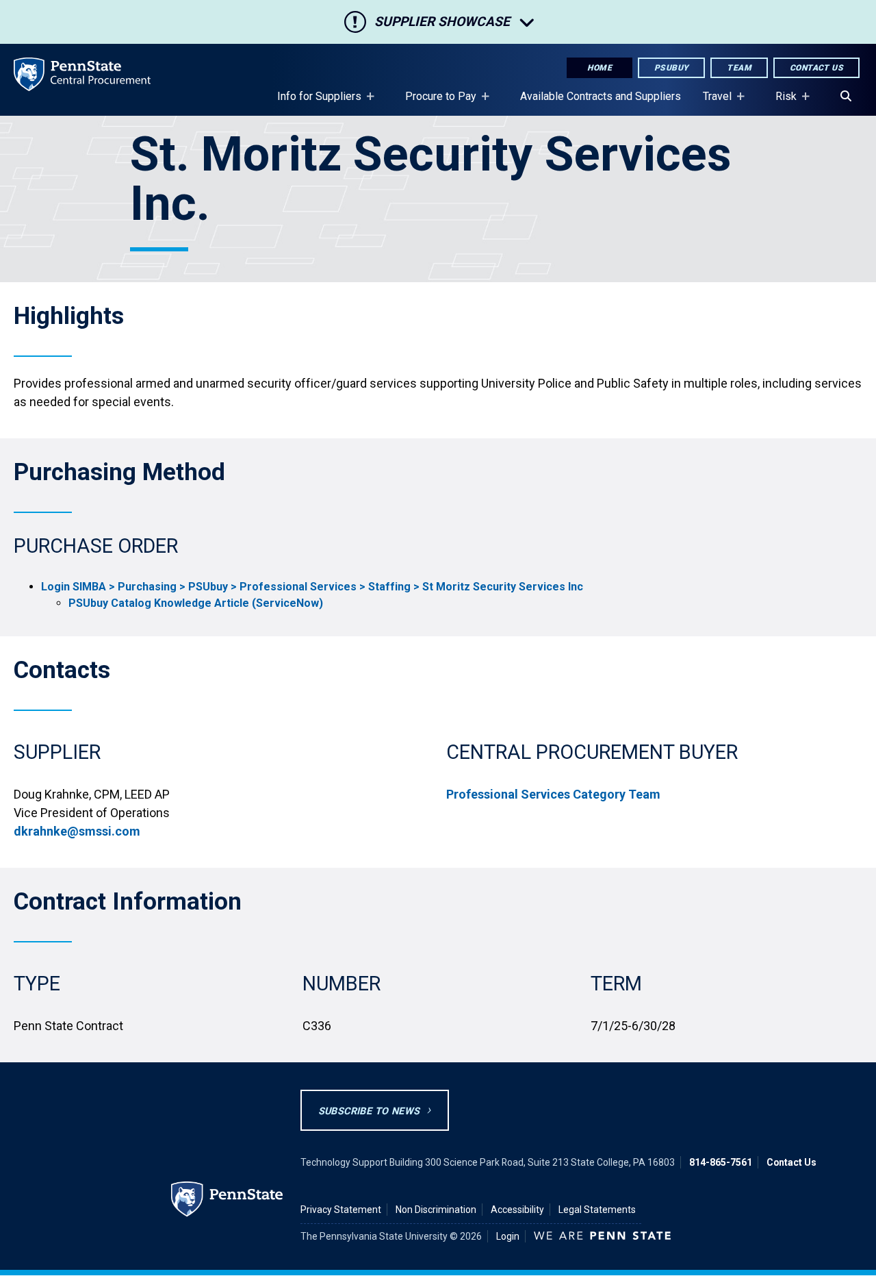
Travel (712, 103)
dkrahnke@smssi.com (77, 831)
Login (507, 1236)
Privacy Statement (340, 1209)
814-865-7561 (720, 1162)
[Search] (845, 96)
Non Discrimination (436, 1209)
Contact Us (816, 68)
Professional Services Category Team (553, 794)
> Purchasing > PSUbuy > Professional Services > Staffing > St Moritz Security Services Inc (312, 586)
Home (599, 68)
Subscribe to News (369, 1111)
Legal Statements (597, 1209)
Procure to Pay (435, 103)
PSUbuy (671, 68)
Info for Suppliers (313, 103)
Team (739, 68)
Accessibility (517, 1209)
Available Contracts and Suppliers (600, 96)
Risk (780, 103)
